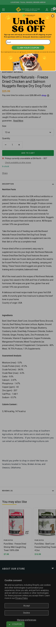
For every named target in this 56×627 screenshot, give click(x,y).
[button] (52, 16)
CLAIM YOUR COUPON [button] (28, 47)
